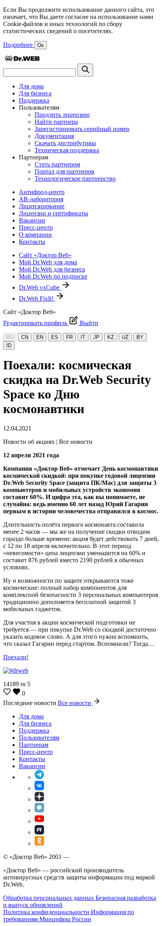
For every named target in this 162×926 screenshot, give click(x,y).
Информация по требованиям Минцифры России (68, 915)
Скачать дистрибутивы (65, 143)
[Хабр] (39, 810)
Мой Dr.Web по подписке (53, 276)
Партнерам (33, 744)
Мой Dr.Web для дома (48, 262)
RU (9, 337)
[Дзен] (39, 799)
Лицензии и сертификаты (53, 213)
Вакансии (32, 220)
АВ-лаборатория (41, 199)
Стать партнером (57, 164)
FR (69, 337)
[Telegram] (39, 777)
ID (8, 345)
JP (96, 337)
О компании (35, 234)
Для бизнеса (35, 93)
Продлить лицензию (62, 114)
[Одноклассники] (39, 843)
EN (39, 337)
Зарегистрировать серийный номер (82, 128)
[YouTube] (39, 821)
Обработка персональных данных (49, 897)
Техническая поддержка (67, 150)
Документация (54, 136)
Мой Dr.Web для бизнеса (52, 269)
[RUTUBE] (39, 832)
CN (24, 337)
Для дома (31, 86)
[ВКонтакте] (39, 788)
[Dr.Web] (22, 59)
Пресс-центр (36, 227)
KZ (110, 337)
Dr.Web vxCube (40, 287)
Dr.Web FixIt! (37, 298)
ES (54, 337)
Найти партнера (56, 121)
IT (83, 337)
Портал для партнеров (64, 171)
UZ (125, 337)
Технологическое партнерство (75, 178)
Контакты (32, 241)
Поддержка (34, 100)
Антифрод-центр (41, 192)
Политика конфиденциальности (47, 912)
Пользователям (39, 737)
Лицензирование (41, 206)
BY (140, 337)
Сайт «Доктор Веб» (45, 255)
